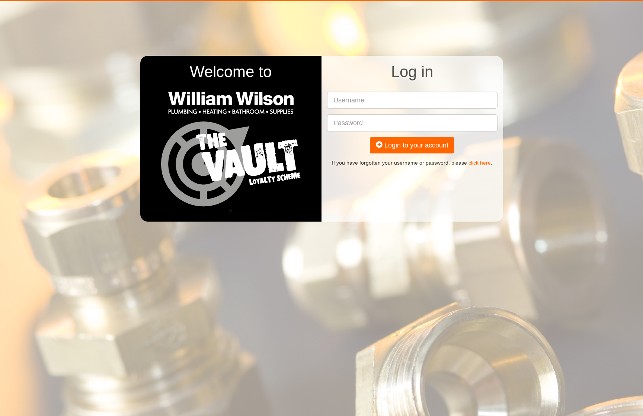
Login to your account (415, 145)
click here (479, 163)
